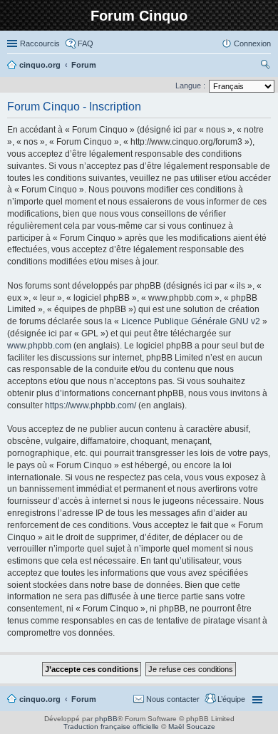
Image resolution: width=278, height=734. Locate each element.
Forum (83, 699)
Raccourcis (40, 43)
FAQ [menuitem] (85, 43)
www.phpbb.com (39, 346)
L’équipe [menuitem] (231, 699)
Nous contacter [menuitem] (173, 699)
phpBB (106, 719)
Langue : (190, 85)
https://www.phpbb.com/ (90, 405)
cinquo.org (40, 699)
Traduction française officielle (111, 726)
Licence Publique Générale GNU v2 (190, 321)
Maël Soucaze (191, 726)
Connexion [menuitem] (252, 43)
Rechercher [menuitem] (265, 66)
